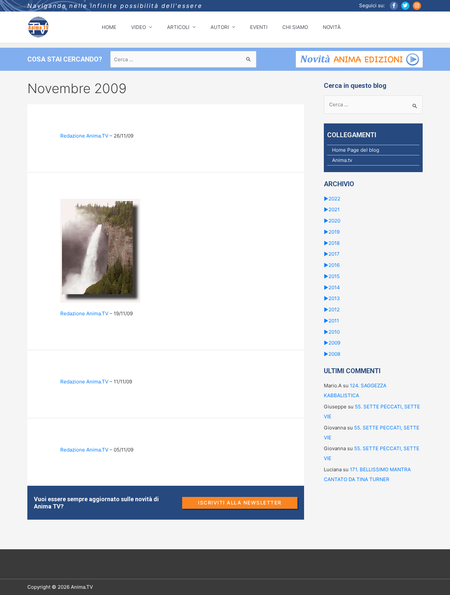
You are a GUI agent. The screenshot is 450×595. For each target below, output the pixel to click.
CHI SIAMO (295, 27)
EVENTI (258, 27)
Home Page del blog (355, 150)
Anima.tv (342, 160)
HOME (109, 27)
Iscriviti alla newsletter (240, 503)
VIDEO (138, 27)
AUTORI (220, 27)
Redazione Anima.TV (84, 136)
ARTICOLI (178, 27)
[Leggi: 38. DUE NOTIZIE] (100, 250)
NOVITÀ (332, 27)
